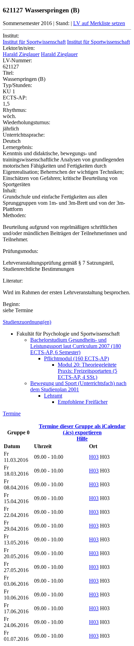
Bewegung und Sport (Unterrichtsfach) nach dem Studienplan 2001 (78, 386)
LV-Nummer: (17, 60)
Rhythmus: (14, 110)
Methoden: (14, 215)
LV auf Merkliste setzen (99, 23)
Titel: (8, 73)
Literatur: (13, 281)
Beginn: (11, 304)
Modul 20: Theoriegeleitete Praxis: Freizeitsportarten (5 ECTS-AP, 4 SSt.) (87, 371)
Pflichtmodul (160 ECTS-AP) (76, 358)
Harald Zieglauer (21, 54)
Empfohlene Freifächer (83, 402)
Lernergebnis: (18, 147)
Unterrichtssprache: (24, 135)
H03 (94, 457)
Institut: (11, 36)
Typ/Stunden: (17, 85)
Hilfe (82, 439)
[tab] (67, 322)
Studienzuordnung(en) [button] (27, 322)
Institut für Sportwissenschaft (34, 42)
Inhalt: (9, 190)
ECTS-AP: (15, 97)
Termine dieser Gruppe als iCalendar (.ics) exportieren (82, 429)
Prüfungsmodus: (20, 251)
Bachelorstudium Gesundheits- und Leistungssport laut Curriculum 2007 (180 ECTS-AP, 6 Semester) (75, 346)
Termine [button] (12, 413)
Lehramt (53, 396)
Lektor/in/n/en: (19, 48)
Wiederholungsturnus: (26, 122)
